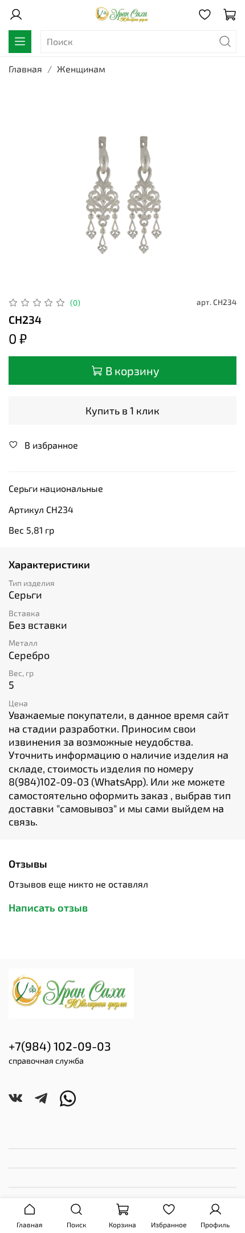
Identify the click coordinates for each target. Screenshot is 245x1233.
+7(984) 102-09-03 (60, 1046)
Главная (25, 68)
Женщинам (81, 68)
